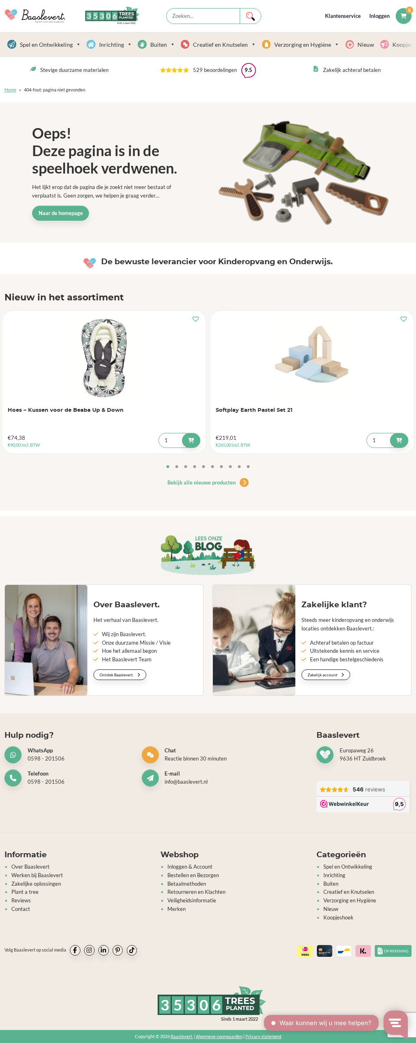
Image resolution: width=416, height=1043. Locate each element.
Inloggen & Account (189, 866)
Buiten (158, 44)
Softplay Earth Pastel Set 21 (254, 410)
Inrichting (111, 44)
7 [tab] (221, 467)
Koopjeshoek (338, 917)
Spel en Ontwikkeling (46, 44)
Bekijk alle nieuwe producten (202, 482)
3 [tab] (185, 467)
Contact (20, 909)
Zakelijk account (323, 674)
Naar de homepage (61, 213)
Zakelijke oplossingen (36, 883)
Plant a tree (25, 892)
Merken (176, 909)
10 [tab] (248, 467)
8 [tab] (230, 467)
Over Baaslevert (30, 866)
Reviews (21, 900)
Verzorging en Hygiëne (302, 44)
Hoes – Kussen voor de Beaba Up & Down (66, 410)
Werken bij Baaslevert (37, 875)
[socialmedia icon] (75, 950)
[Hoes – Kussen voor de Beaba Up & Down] (104, 358)
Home (10, 89)
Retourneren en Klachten (196, 892)
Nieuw (366, 44)
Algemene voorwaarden (219, 1036)
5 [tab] (203, 467)
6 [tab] (212, 467)
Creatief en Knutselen (220, 44)
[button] (208, 70)
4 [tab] (194, 467)
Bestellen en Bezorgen (193, 875)
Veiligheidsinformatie (191, 900)
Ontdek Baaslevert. (117, 674)
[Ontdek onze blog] (208, 555)
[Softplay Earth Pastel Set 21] (312, 358)
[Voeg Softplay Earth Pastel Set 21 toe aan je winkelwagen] (399, 440)
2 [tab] (176, 467)
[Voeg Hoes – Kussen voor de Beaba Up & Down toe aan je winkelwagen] (191, 440)
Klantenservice (343, 16)
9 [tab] (239, 467)
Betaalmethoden (186, 883)
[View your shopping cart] (404, 16)
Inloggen (379, 16)
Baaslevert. (182, 1036)
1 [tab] (168, 467)
